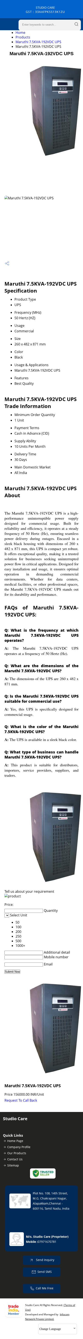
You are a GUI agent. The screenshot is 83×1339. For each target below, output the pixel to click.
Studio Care (45, 9)
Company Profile (18, 1147)
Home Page (15, 1141)
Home (20, 32)
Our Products (16, 1153)
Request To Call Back (20, 1100)
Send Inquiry (44, 1260)
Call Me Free (44, 1288)
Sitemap (13, 1165)
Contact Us (15, 1159)
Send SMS (44, 1272)
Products (23, 37)
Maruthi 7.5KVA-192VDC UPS (38, 42)
